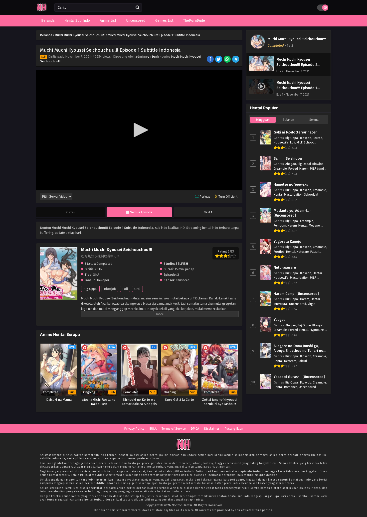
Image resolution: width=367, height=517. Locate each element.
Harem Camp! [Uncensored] (296, 294)
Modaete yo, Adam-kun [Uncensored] (293, 213)
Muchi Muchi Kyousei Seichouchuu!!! (297, 39)
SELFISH (182, 263)
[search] (137, 7)
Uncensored (297, 304)
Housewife (281, 142)
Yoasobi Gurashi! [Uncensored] (299, 377)
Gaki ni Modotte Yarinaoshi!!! (298, 132)
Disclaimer (211, 428)
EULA (153, 428)
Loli (125, 289)
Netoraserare (285, 267)
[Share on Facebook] (210, 59)
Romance (290, 387)
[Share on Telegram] (236, 59)
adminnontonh (147, 56)
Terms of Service (174, 428)
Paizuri (314, 252)
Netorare (303, 252)
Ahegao (290, 164)
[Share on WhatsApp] (227, 59)
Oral (137, 289)
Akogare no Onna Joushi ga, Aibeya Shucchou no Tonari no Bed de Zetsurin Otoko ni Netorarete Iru (298, 348)
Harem (304, 168)
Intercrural (281, 304)
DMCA (195, 428)
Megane (314, 225)
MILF (299, 142)
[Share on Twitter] (219, 59)
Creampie (280, 168)
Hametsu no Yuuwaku (291, 184)
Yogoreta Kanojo (287, 242)
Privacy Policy (134, 428)
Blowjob (110, 289)
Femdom (280, 225)
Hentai (278, 194)
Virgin (311, 304)
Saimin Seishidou (288, 158)
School (309, 142)
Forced (317, 138)
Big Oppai (90, 289)
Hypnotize (317, 330)
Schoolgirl (311, 194)
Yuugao (280, 320)
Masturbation (293, 194)
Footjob (279, 252)
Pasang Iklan (233, 428)
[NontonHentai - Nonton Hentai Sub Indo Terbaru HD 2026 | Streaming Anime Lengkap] (41, 10)
